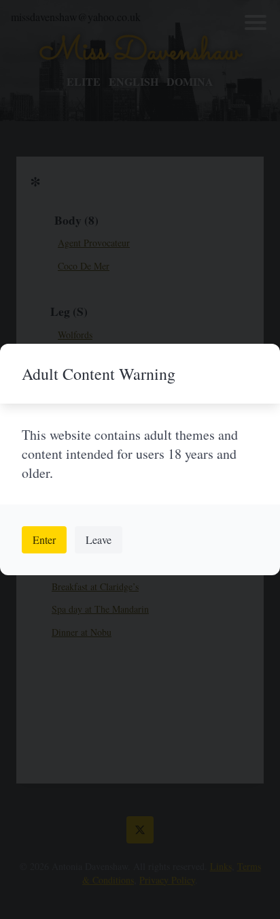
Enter (44, 539)
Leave (98, 539)
